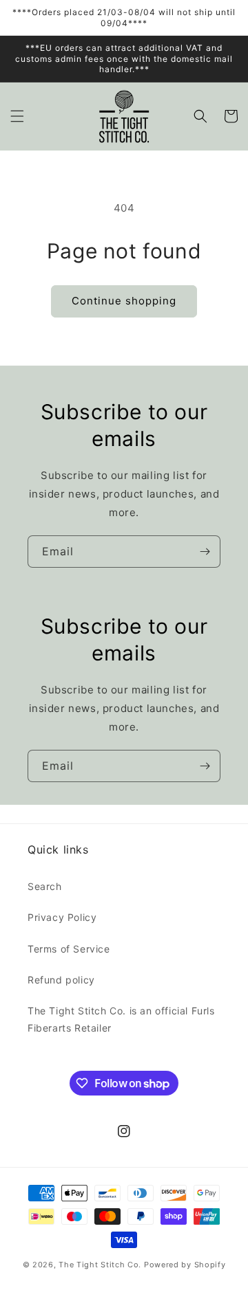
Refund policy (61, 980)
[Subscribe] (204, 551)
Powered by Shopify (185, 1264)
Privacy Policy (62, 917)
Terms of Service (69, 949)
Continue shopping (124, 300)
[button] (17, 116)
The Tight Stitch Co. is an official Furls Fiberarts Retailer (121, 1019)
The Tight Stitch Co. (100, 1264)
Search (45, 886)
